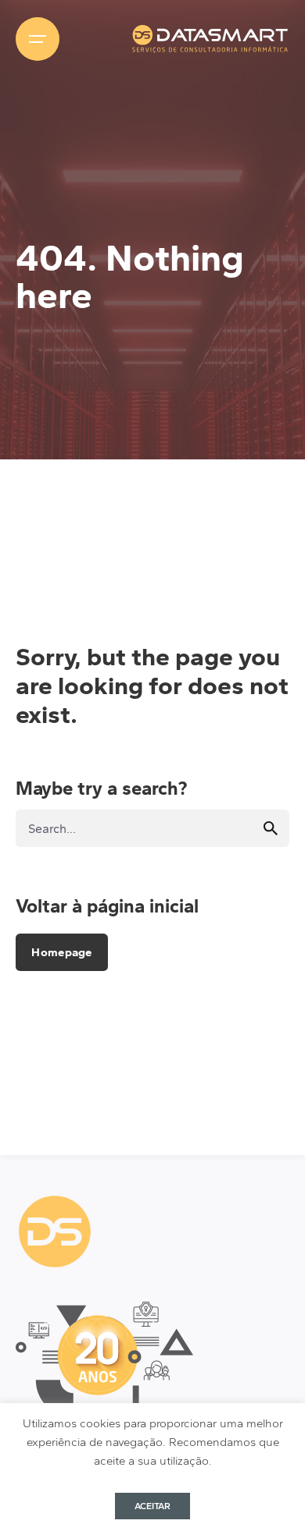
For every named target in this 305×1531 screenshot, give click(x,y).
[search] (270, 828)
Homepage (61, 952)
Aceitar (152, 1506)
